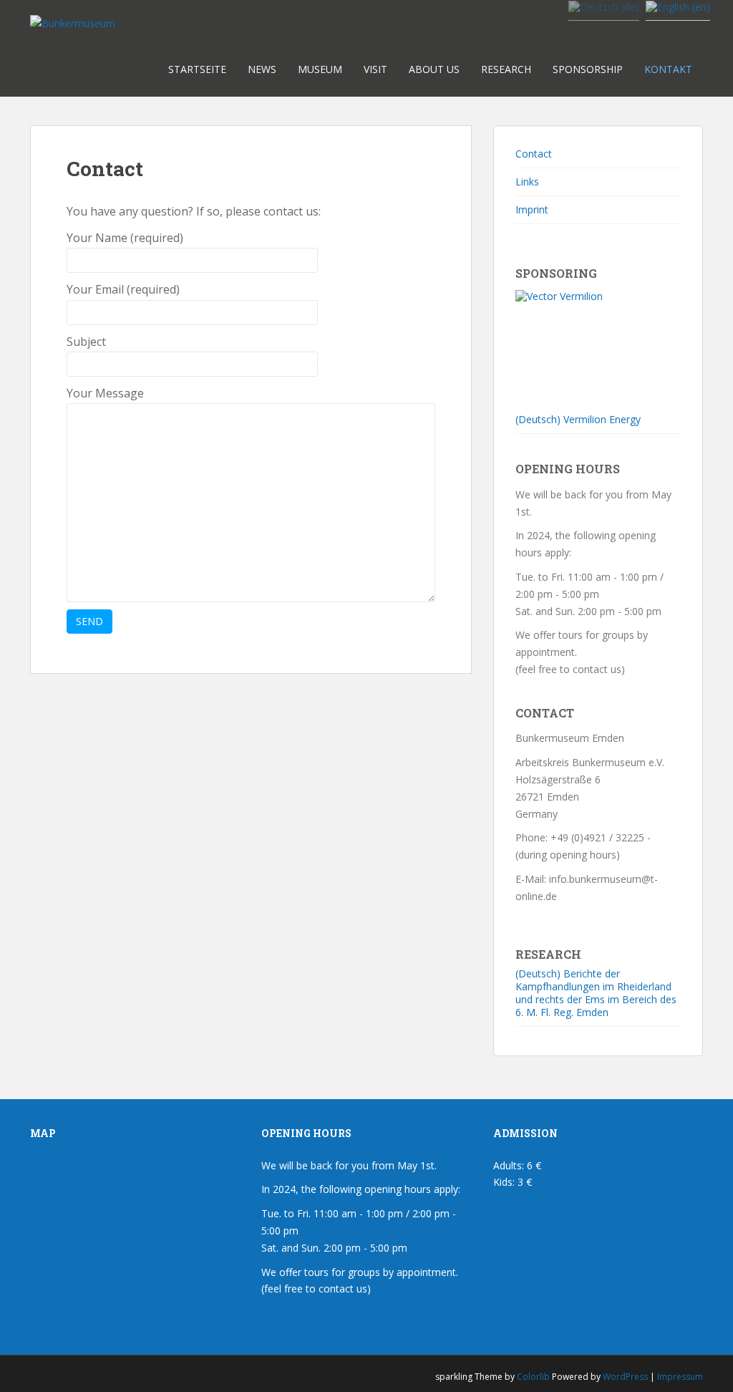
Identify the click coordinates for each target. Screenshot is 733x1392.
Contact (533, 153)
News (262, 69)
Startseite (197, 69)
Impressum (680, 1377)
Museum (320, 69)
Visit (375, 69)
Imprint (531, 209)
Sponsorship (588, 69)
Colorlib (533, 1377)
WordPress (625, 1377)
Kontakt (668, 69)
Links (527, 181)
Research (506, 69)
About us (434, 69)
